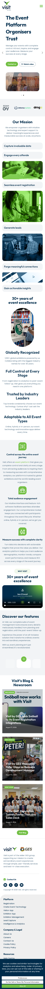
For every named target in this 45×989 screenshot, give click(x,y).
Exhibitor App (9, 913)
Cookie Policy (9, 944)
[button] (41, 6)
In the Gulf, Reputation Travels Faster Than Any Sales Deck (21, 814)
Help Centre (9, 958)
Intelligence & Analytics (14, 923)
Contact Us (11, 879)
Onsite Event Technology (14, 907)
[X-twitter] (11, 885)
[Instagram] (16, 885)
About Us (7, 934)
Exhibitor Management (13, 917)
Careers (7, 937)
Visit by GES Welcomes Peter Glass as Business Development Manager (20, 767)
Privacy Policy (9, 947)
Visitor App (8, 910)
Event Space (9, 787)
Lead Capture (9, 920)
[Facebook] (5, 885)
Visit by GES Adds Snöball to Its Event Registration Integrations (22, 719)
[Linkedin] (21, 885)
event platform (22, 462)
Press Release (9, 692)
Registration (8, 903)
